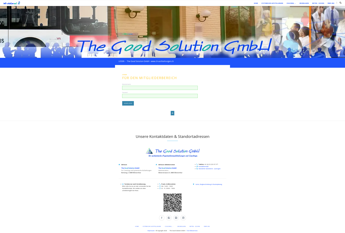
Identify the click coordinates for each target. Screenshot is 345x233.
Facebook (123, 68)
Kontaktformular (204, 166)
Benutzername (126, 84)
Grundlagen (181, 226)
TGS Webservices (192, 230)
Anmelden (128, 103)
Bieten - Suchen (195, 226)
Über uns (207, 226)
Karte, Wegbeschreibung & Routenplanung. (209, 184)
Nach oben (172, 113)
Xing (130, 68)
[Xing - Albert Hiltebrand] (176, 218)
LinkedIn (127, 68)
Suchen (340, 2)
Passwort (125, 92)
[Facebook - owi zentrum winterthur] (161, 218)
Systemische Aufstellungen (152, 226)
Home (137, 226)
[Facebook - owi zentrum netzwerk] (169, 218)
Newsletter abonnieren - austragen (209, 169)
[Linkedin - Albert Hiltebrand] (183, 218)
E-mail (134, 68)
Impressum (151, 230)
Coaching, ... (169, 226)
